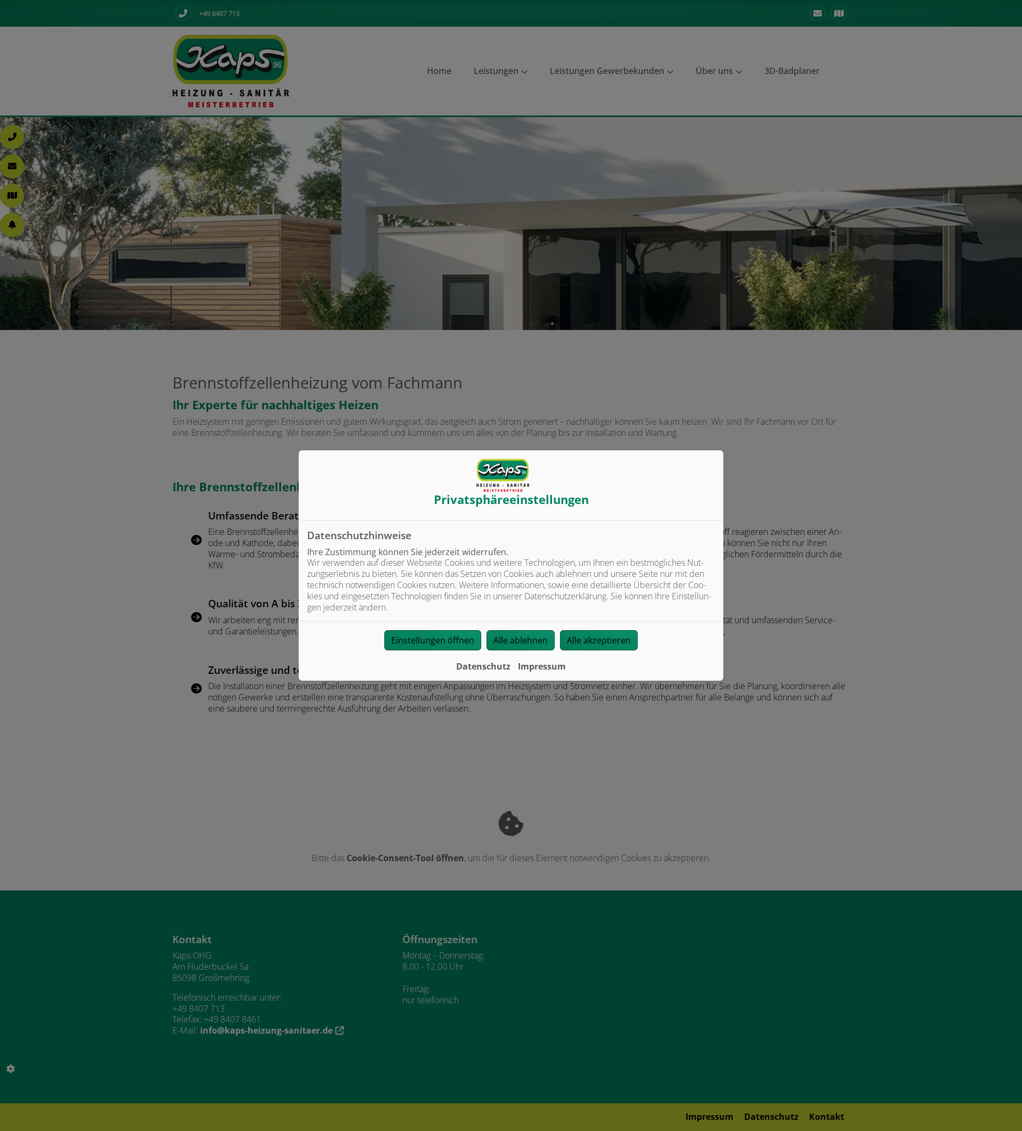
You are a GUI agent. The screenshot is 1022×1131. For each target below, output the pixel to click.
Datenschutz (483, 666)
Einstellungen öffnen (432, 640)
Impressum (542, 666)
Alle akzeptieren (599, 640)
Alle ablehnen (520, 640)
